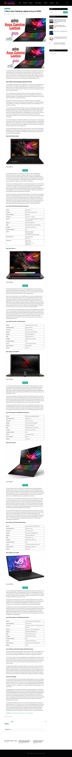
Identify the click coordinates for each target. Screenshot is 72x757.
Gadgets (30, 2)
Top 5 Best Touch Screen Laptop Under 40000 (38, 741)
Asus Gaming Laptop (8, 716)
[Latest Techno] (9, 3)
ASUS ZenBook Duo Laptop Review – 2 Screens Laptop (22, 713)
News (57, 2)
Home (20, 2)
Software (51, 2)
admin (12, 721)
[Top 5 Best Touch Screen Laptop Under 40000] (39, 735)
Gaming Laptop (38, 2)
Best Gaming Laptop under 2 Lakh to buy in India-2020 (24, 741)
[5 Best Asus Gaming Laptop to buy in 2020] (25, 29)
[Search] (67, 3)
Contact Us (25, 2)
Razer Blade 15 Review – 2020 (10, 740)
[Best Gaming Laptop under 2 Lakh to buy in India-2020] (25, 735)
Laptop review (7, 8)
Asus (9, 93)
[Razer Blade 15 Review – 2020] (10, 735)
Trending (45, 2)
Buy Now (25, 170)
